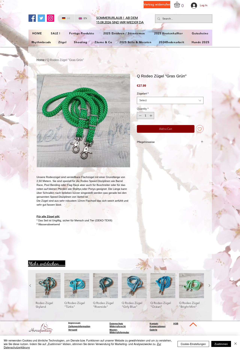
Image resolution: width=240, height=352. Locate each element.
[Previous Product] (30, 285)
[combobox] (170, 100)
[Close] (235, 344)
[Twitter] (41, 18)
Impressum (74, 323)
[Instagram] (50, 18)
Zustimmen (221, 344)
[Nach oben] (192, 324)
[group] (120, 295)
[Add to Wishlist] (200, 129)
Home (41, 60)
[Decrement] (139, 115)
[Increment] (151, 115)
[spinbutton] (145, 115)
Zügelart (142, 93)
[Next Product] (209, 285)
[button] (180, 5)
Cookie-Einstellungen (193, 344)
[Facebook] (32, 18)
